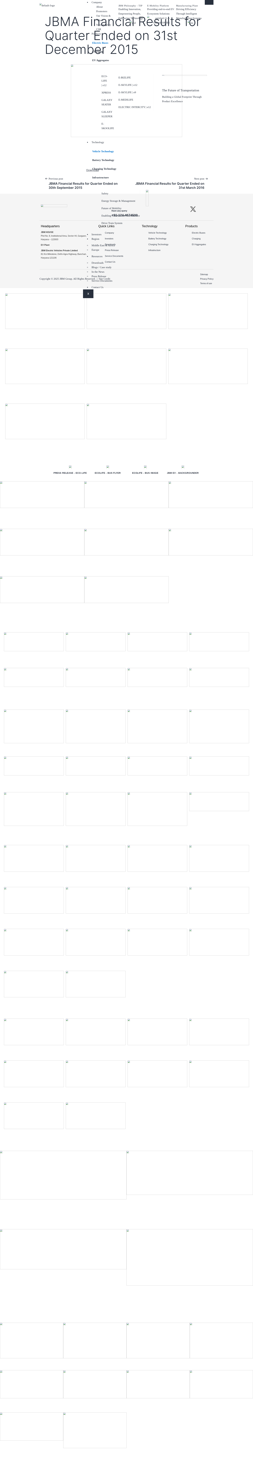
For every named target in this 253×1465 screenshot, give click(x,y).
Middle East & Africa (103, 245)
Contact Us (97, 287)
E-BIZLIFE (124, 77)
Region (95, 238)
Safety (104, 193)
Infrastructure (100, 177)
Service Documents (102, 280)
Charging (97, 51)
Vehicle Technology (103, 151)
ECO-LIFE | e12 (104, 81)
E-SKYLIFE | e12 (127, 84)
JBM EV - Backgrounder (183, 473)
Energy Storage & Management (118, 200)
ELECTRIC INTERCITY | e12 (134, 107)
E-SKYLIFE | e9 (127, 92)
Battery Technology (103, 160)
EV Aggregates (100, 60)
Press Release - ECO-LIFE (70, 473)
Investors (96, 234)
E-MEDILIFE (125, 99)
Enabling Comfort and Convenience (120, 215)
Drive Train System (111, 223)
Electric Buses (100, 42)
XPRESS (106, 92)
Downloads (98, 262)
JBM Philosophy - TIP (130, 5)
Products (96, 33)
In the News (98, 271)
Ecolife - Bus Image (145, 473)
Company (97, 2)
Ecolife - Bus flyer (108, 473)
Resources (97, 256)
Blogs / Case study (101, 267)
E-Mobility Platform (158, 5)
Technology (98, 142)
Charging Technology (104, 168)
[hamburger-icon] (209, 2)
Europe (95, 249)
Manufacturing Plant (187, 5)
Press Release (99, 276)
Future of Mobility (111, 208)
